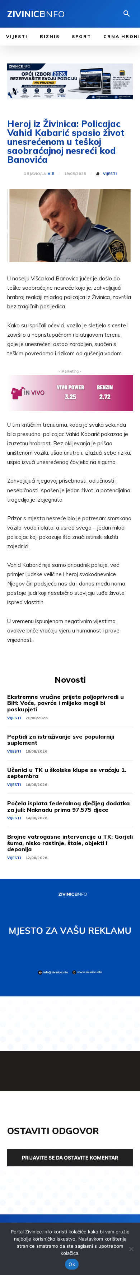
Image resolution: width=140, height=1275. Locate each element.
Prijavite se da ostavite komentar (70, 1158)
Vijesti (110, 174)
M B (51, 174)
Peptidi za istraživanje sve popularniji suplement (60, 739)
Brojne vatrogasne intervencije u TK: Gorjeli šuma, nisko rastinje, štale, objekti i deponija (70, 843)
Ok (72, 1264)
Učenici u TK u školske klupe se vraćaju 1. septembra (66, 773)
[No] (131, 1248)
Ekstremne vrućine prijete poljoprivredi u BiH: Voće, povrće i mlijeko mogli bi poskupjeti (65, 703)
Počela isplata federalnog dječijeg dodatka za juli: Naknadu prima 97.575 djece (68, 806)
